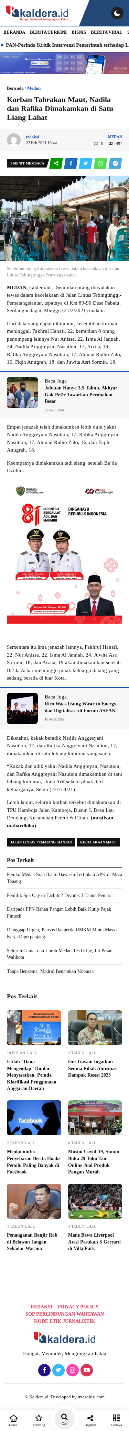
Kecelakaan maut (98, 842)
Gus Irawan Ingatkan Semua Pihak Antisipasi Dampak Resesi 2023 (93, 1068)
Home (13, 1425)
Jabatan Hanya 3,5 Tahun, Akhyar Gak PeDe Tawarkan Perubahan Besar (81, 394)
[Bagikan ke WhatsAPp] (101, 163)
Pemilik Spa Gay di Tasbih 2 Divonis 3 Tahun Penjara (59, 895)
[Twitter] (58, 1370)
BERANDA (14, 32)
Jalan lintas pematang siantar (41, 842)
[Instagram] (72, 1370)
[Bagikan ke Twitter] (86, 163)
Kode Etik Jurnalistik (64, 1321)
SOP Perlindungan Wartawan (64, 1314)
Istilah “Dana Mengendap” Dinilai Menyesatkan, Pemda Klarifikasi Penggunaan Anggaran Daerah (31, 1075)
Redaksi (41, 1306)
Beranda (15, 88)
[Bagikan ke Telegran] (115, 163)
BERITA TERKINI (48, 32)
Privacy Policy (78, 1306)
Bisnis (79, 32)
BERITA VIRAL (106, 32)
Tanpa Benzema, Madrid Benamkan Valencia (50, 971)
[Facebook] (43, 1370)
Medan (34, 88)
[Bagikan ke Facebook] (71, 163)
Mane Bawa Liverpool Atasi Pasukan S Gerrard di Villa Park (94, 1242)
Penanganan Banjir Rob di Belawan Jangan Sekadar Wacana (32, 1242)
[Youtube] (86, 1370)
